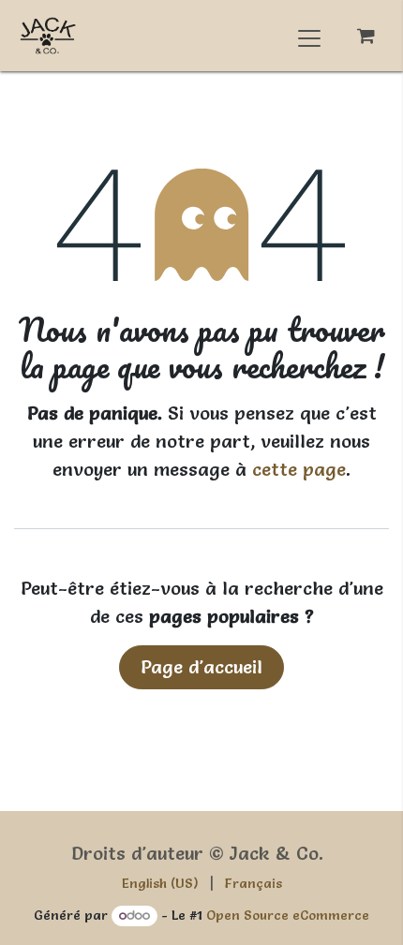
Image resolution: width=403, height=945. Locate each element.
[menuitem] (160, 883)
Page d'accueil (201, 667)
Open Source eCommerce (287, 915)
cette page (299, 469)
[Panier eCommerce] (365, 36)
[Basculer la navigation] (309, 35)
